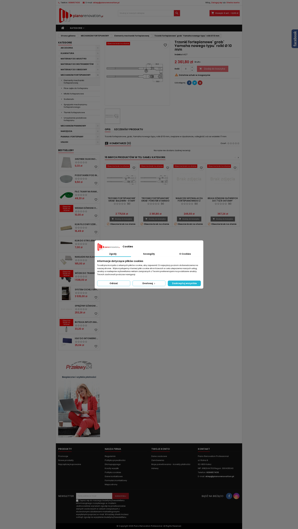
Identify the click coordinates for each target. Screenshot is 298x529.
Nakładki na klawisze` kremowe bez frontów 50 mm (87, 257)
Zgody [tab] (113, 253)
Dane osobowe (159, 456)
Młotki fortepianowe (74, 93)
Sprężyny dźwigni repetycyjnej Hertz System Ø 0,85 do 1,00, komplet (87, 306)
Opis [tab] (108, 129)
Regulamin (110, 456)
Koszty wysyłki (112, 468)
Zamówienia (157, 460)
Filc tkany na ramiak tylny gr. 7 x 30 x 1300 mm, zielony (87, 191)
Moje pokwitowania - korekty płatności (170, 464)
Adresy (154, 468)
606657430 (74, 2)
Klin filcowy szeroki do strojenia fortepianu (87, 224)
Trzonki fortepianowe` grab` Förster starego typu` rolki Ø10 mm (155, 201)
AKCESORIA (67, 47)
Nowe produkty (66, 460)
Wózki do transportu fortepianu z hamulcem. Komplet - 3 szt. (87, 273)
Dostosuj (147, 283)
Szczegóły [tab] (149, 253)
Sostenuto (69, 99)
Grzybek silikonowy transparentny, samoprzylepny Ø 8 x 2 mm (87, 159)
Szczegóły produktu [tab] (128, 129)
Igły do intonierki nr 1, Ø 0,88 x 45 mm (87, 338)
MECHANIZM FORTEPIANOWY (75, 74)
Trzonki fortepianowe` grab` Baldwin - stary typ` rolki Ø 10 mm (122, 201)
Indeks (178, 54)
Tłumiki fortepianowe (74, 112)
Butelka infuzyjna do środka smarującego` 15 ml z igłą (87, 322)
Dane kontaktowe (114, 476)
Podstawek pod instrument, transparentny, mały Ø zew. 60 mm (87, 175)
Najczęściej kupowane (69, 464)
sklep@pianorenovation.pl (106, 2)
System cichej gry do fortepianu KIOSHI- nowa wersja (87, 289)
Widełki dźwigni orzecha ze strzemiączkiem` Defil (87, 208)
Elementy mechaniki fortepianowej (74, 81)
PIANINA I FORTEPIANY (72, 136)
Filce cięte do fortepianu (76, 88)
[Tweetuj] (194, 82)
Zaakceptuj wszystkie (184, 283)
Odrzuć (114, 283)
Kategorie (76, 28)
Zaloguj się (216, 2)
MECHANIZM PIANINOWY (73, 125)
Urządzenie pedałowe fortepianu (75, 119)
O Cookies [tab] (185, 253)
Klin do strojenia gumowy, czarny (87, 240)
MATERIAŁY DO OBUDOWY (74, 69)
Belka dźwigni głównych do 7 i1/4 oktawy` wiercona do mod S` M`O (223, 201)
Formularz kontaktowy (116, 480)
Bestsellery (66, 150)
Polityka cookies (113, 472)
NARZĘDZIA (66, 131)
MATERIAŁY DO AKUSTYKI (73, 58)
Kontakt (204, 449)
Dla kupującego (113, 464)
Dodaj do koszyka (212, 69)
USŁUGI (64, 142)
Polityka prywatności (115, 460)
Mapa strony (111, 484)
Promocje (63, 456)
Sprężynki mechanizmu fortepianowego (75, 105)
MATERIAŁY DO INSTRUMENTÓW (77, 64)
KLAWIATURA (67, 53)
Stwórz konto (232, 2)
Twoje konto (160, 449)
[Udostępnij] (189, 82)
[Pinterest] (200, 82)
